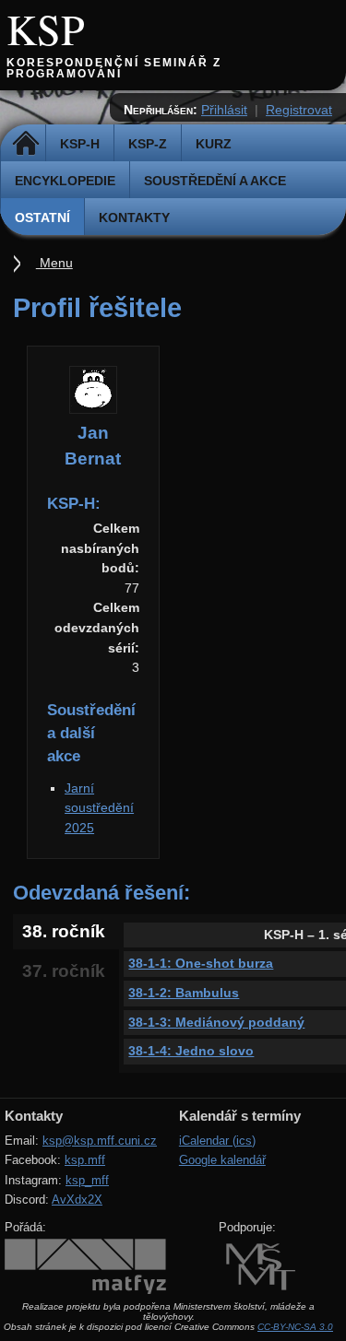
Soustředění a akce (215, 180)
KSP (45, 28)
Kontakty (134, 217)
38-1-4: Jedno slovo (191, 1050)
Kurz (214, 143)
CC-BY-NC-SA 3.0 (295, 1327)
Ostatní (42, 217)
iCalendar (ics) (217, 1140)
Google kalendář (222, 1160)
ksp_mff (87, 1180)
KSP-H (80, 143)
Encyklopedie (65, 180)
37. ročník (63, 971)
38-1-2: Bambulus (183, 992)
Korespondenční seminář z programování (113, 68)
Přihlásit (224, 109)
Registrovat (299, 109)
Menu (54, 262)
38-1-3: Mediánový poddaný (216, 1022)
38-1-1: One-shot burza (200, 963)
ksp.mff (85, 1160)
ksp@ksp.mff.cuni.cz (99, 1140)
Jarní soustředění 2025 (99, 808)
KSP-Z (147, 143)
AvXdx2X (77, 1199)
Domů (25, 143)
